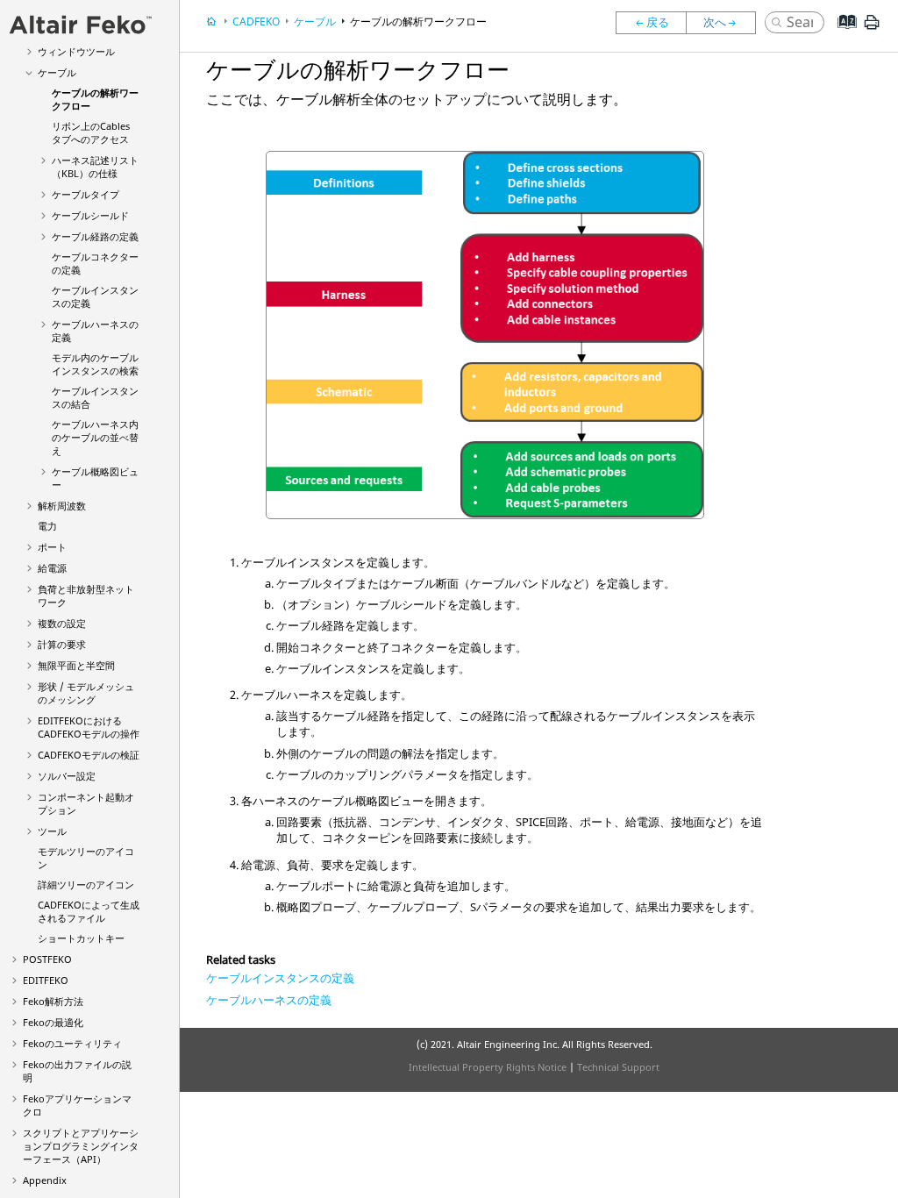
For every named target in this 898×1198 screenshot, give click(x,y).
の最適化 (53, 1022)
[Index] (841, 35)
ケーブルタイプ (85, 194)
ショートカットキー (81, 938)
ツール (52, 831)
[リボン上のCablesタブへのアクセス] (725, 22)
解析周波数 (62, 505)
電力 (47, 525)
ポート (52, 546)
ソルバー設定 (67, 775)
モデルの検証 (88, 754)
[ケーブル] (651, 22)
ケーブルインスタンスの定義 (280, 978)
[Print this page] (871, 29)
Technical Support (618, 1066)
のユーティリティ (72, 1043)
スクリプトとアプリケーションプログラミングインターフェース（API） (81, 1146)
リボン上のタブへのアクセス (91, 132)
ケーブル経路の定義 (95, 236)
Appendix (45, 1180)
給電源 (52, 567)
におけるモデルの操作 (88, 727)
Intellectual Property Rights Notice (488, 1066)
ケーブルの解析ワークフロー (418, 21)
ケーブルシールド (90, 215)
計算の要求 (62, 644)
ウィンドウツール (76, 51)
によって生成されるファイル (88, 911)
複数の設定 (62, 623)
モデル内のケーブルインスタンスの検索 (95, 364)
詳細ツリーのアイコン (86, 884)
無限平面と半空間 (76, 665)
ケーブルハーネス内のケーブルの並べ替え (95, 437)
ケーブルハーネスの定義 (268, 1000)
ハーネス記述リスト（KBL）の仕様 (95, 166)
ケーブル (57, 72)
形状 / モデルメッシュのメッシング (86, 693)
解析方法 (53, 1001)
